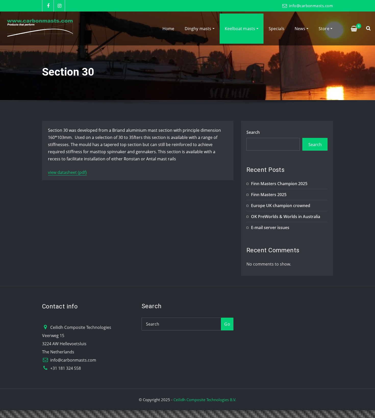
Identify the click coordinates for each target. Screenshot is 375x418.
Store (324, 28)
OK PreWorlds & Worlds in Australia (285, 216)
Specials (276, 28)
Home (168, 28)
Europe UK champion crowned (280, 205)
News (300, 28)
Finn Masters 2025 (268, 194)
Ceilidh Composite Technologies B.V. (204, 399)
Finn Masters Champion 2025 (279, 183)
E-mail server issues (270, 227)
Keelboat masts (240, 28)
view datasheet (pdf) (67, 172)
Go (227, 324)
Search (253, 132)
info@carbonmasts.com (311, 5)
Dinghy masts (198, 28)
